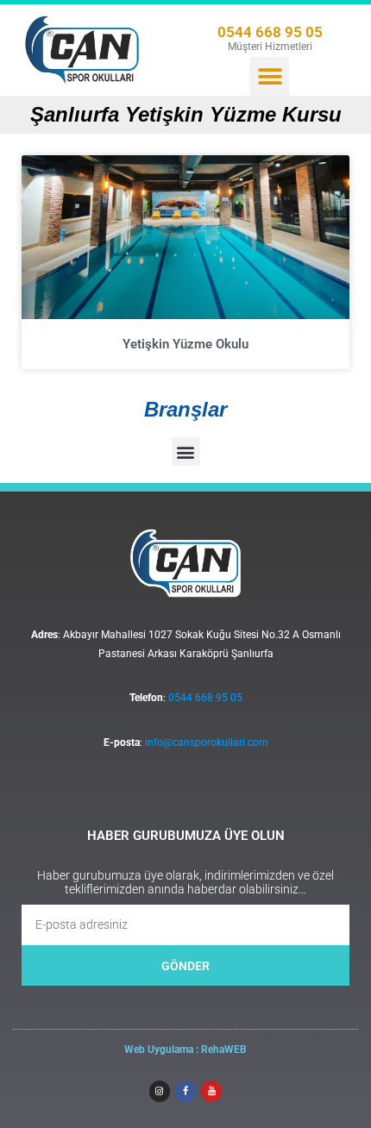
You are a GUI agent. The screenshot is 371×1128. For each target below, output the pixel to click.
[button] (269, 76)
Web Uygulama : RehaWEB (185, 1049)
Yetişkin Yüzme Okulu (185, 344)
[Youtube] (211, 1091)
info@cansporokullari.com (206, 742)
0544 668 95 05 (270, 32)
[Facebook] (185, 1091)
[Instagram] (159, 1091)
